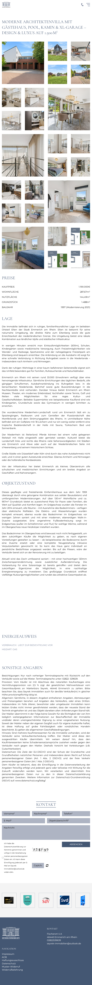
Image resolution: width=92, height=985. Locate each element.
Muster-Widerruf (11, 966)
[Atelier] (23, 155)
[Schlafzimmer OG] (57, 167)
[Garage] (80, 74)
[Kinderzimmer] (69, 201)
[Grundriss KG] (80, 259)
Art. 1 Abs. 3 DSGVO (42, 761)
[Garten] (57, 74)
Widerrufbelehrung (12, 969)
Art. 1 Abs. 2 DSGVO (48, 758)
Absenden (76, 844)
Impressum (8, 954)
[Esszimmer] (69, 109)
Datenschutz (9, 963)
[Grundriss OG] (57, 259)
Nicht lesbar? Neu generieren (47, 865)
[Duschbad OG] (34, 190)
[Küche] (34, 97)
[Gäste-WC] (34, 120)
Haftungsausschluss (13, 960)
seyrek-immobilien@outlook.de (64, 943)
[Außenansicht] (23, 63)
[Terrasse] (80, 51)
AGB (4, 957)
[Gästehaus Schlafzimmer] (34, 213)
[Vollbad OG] (80, 167)
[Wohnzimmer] (11, 97)
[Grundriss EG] (80, 236)
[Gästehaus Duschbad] (57, 236)
